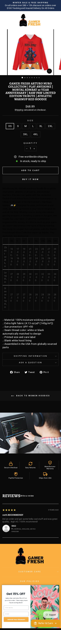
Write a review (27, 496)
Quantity (30, 143)
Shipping (19, 110)
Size (30, 120)
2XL (50, 126)
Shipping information (30, 356)
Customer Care (30, 571)
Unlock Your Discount (16, 619)
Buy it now (30, 179)
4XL (35, 134)
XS (10, 126)
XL (40, 126)
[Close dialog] (56, 587)
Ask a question (30, 362)
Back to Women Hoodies (32, 396)
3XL (25, 134)
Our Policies (30, 581)
